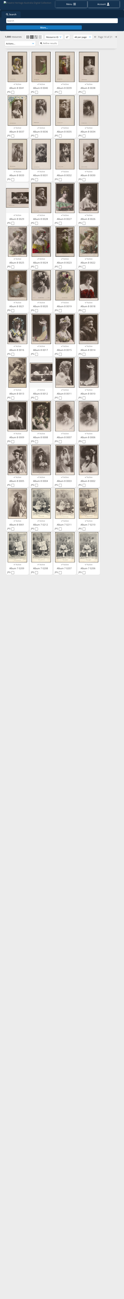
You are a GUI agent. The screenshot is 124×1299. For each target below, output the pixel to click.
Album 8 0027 (64, 218)
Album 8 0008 (41, 437)
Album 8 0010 (88, 393)
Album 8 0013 (17, 393)
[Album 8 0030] (88, 154)
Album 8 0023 (64, 262)
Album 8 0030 (88, 175)
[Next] (116, 36)
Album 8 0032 (64, 175)
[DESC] (67, 37)
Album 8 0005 (17, 480)
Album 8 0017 (41, 349)
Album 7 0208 (41, 568)
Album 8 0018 (88, 306)
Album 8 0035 (64, 131)
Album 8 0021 (17, 306)
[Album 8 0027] (65, 198)
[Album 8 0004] (41, 460)
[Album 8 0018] (88, 285)
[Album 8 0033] (17, 154)
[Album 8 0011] (65, 373)
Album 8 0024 (41, 262)
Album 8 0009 (17, 437)
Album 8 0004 (41, 480)
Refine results (50, 43)
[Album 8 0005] (17, 460)
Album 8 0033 (17, 175)
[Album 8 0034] (88, 110)
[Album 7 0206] (88, 547)
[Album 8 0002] (88, 460)
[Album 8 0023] (65, 241)
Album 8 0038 (88, 87)
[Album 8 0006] (88, 416)
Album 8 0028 (41, 218)
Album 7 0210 (88, 524)
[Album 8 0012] (41, 373)
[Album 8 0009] (17, 416)
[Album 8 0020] (41, 285)
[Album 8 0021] (17, 285)
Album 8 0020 (41, 306)
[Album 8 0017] (41, 329)
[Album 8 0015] (65, 329)
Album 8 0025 (17, 262)
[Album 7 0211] (65, 504)
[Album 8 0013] (17, 373)
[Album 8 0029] (17, 198)
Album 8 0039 (64, 87)
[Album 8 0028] (41, 198)
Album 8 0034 (88, 131)
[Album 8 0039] (65, 67)
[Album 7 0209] (17, 547)
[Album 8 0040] (41, 67)
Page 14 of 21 (105, 36)
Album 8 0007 (64, 437)
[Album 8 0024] (41, 241)
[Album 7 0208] (41, 547)
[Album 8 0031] (41, 154)
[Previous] (95, 36)
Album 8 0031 (41, 175)
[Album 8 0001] (17, 504)
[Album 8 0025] (17, 241)
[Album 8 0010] (88, 373)
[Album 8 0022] (88, 241)
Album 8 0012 (41, 393)
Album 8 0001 (17, 524)
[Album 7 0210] (88, 504)
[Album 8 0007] (65, 416)
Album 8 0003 (64, 480)
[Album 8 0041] (17, 67)
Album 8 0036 (41, 131)
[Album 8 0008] (41, 416)
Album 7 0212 (41, 524)
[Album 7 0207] (65, 547)
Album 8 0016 (17, 349)
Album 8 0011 (64, 393)
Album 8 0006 (88, 437)
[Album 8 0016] (17, 329)
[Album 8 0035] (65, 110)
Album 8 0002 (88, 480)
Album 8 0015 (64, 349)
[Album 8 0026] (88, 198)
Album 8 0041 (17, 87)
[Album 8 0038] (88, 67)
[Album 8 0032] (65, 154)
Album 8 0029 (17, 218)
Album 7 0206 (88, 568)
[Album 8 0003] (65, 460)
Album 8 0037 (17, 131)
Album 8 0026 (88, 218)
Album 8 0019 (64, 306)
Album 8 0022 (88, 262)
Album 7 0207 (64, 568)
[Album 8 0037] (17, 110)
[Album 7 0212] (41, 504)
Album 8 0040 (41, 87)
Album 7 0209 (17, 568)
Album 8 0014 (88, 349)
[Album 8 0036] (41, 110)
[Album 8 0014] (88, 329)
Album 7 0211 (64, 524)
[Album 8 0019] (65, 285)
